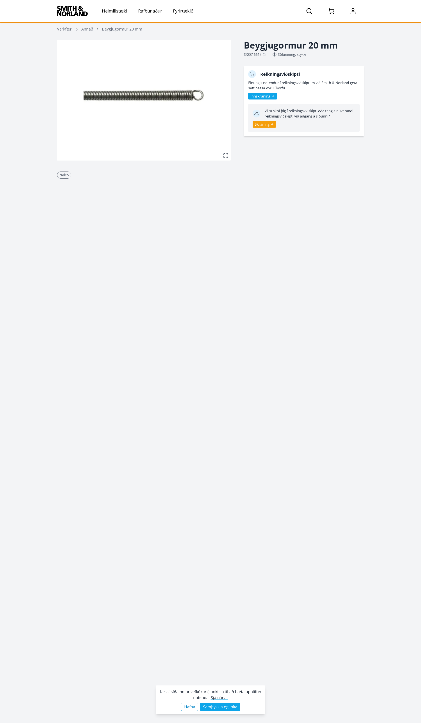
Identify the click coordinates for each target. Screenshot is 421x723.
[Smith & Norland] (72, 11)
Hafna (189, 706)
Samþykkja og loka (220, 706)
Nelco (64, 175)
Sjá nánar (219, 697)
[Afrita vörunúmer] (264, 54)
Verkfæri (65, 29)
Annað (87, 29)
